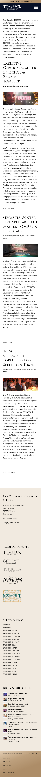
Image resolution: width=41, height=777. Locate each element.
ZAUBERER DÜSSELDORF (12, 633)
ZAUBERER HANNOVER (11, 642)
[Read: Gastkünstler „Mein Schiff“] (5, 694)
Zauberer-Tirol (27, 86)
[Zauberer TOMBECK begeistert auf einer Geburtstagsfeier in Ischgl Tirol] (20, 98)
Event (22, 444)
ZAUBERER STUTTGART (11, 665)
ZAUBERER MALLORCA (11, 651)
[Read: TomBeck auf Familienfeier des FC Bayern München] (5, 716)
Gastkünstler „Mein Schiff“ (18, 693)
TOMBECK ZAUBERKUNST (15, 754)
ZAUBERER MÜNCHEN (11, 654)
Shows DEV (7, 625)
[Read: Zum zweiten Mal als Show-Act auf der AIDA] (5, 731)
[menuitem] (35, 7)
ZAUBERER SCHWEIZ (10, 662)
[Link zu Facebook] (29, 753)
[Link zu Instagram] (33, 753)
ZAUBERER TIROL (9, 668)
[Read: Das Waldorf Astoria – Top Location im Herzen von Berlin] (5, 723)
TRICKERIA (7, 627)
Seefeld (25, 369)
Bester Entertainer (15, 709)
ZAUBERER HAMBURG (11, 639)
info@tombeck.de (26, 1)
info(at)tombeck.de (11, 522)
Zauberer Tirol (12, 118)
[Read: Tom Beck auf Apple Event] (5, 705)
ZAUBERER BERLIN (10, 630)
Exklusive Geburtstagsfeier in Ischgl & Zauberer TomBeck (19, 72)
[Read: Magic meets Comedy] (5, 700)
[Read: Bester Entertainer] (5, 710)
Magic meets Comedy (16, 699)
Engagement (7, 86)
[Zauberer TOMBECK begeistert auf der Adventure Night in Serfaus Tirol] (20, 250)
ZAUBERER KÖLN (9, 645)
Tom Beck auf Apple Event (18, 704)
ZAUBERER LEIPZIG (10, 648)
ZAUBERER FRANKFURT (12, 636)
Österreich (17, 86)
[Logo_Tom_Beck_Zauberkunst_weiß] (17, 7)
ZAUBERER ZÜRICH (10, 674)
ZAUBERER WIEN (9, 671)
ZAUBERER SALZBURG (11, 659)
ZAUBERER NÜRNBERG (11, 657)
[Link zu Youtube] (36, 753)
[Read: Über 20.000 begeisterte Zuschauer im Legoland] (5, 738)
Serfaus (25, 236)
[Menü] (35, 7)
